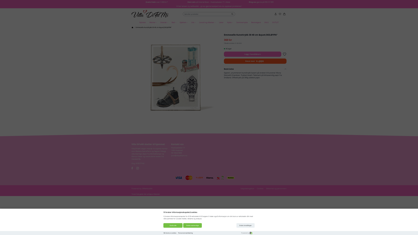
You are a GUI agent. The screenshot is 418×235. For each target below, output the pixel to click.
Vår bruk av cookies (169, 233)
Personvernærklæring (185, 233)
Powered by (245, 233)
